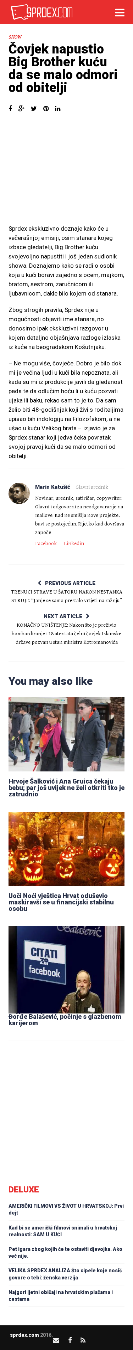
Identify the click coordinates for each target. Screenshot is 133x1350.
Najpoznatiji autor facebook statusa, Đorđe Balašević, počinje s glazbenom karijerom (65, 1016)
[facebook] (70, 1340)
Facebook (46, 543)
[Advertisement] (66, 172)
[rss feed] (83, 1340)
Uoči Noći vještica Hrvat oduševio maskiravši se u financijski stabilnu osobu (61, 902)
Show (15, 37)
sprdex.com (24, 1335)
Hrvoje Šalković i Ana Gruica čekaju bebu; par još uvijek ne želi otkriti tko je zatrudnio (66, 787)
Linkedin (74, 543)
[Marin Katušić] (19, 493)
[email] (56, 1340)
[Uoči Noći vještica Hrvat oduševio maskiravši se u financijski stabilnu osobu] (66, 849)
